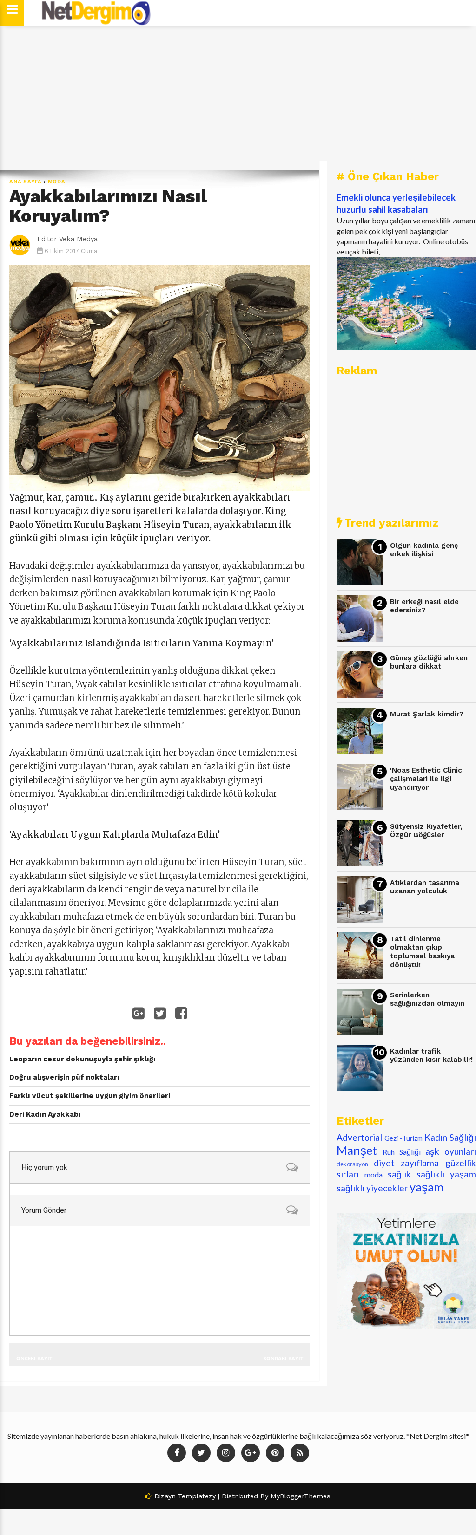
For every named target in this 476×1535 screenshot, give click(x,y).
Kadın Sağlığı (450, 1137)
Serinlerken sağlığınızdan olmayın (427, 999)
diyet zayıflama (406, 1163)
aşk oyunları (450, 1151)
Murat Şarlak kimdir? (426, 714)
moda (57, 182)
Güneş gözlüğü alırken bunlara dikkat (429, 662)
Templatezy (197, 1496)
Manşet (357, 1150)
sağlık (399, 1174)
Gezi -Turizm (403, 1138)
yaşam (426, 1187)
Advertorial (359, 1137)
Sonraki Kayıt (283, 1358)
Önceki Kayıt (34, 1358)
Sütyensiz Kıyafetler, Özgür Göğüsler (426, 830)
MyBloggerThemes (301, 1496)
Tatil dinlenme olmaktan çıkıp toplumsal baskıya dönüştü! (422, 952)
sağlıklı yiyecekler (372, 1188)
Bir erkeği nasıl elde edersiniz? (424, 606)
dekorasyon (352, 1164)
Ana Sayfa (25, 182)
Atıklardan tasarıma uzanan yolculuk (424, 887)
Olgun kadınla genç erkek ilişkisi (424, 550)
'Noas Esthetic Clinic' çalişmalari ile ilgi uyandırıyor (427, 779)
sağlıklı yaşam (446, 1174)
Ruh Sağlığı (402, 1151)
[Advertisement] (238, 98)
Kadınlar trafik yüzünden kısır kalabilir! (431, 1055)
